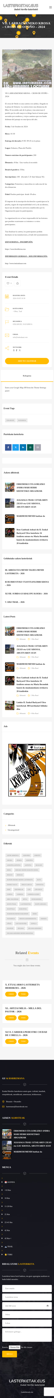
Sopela (33, 923)
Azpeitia (28, 865)
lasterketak (26, 904)
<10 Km (8, 1190)
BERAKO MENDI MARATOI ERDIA (26, 870)
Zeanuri (10, 928)
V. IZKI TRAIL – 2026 (14, 602)
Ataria (19, 860)
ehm (8, 889)
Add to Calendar (27, 361)
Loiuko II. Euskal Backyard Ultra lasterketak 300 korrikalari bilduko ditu (32, 705)
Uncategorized (13, 830)
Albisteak (22, 639)
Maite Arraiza (40, 904)
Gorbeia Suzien (33, 894)
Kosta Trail (11, 904)
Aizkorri (26, 855)
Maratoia (23, 909)
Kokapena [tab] (27, 376)
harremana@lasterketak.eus (17, 1106)
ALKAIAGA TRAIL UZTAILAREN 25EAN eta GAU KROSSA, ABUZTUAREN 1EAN (32, 503)
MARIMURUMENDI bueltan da (31, 516)
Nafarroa (22, 420)
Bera (9, 870)
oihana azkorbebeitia (27, 918)
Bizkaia (20, 875)
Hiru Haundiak (12, 899)
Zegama (21, 928)
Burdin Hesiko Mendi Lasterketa (20, 880)
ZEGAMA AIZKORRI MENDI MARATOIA (20, 933)
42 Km (7, 1230)
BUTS (39, 880)
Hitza (25, 899)
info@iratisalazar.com (20, 337)
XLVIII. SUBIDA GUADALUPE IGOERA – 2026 (26, 594)
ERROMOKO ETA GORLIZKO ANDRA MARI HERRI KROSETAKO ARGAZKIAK (31, 487)
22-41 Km (8, 1222)
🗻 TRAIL (9, 1246)
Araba (9, 860)
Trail (20, 311)
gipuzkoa (38, 889)
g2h (29, 889)
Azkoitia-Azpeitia (13, 865)
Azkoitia (29, 860)
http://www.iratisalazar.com (15, 263)
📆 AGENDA (10, 1182)
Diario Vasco (12, 884)
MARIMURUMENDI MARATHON (17, 914)
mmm (35, 914)
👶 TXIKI (8, 1254)
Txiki (23, 994)
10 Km (7, 1198)
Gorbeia (20, 894)
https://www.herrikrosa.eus (15, 249)
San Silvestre (21, 923)
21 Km (7, 1214)
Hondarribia (36, 899)
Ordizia (44, 918)
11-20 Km (8, 1206)
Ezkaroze (10, 420)
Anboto (37, 855)
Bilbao (9, 875)
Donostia (39, 884)
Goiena (9, 894)
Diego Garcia (27, 884)
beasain (39, 865)
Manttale (11, 909)
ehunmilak (19, 889)
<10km (15, 311)
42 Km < (8, 1238)
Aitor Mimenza (13, 855)
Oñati (9, 923)
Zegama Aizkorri (34, 928)
